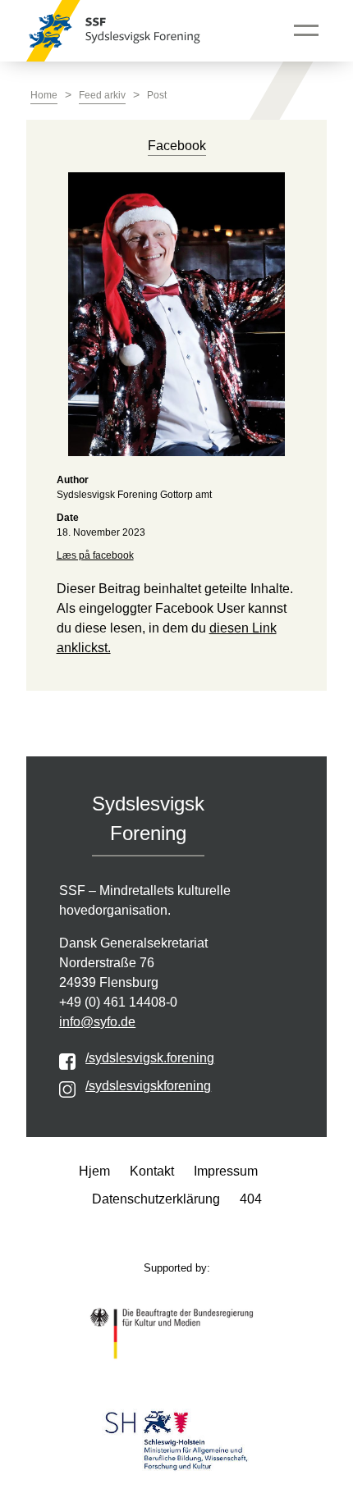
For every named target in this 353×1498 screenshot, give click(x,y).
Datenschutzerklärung (156, 1199)
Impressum (226, 1171)
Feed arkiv (102, 95)
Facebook (177, 146)
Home (43, 95)
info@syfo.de (97, 1022)
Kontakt (152, 1171)
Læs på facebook (95, 555)
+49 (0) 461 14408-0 (118, 1002)
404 (251, 1199)
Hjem (94, 1171)
